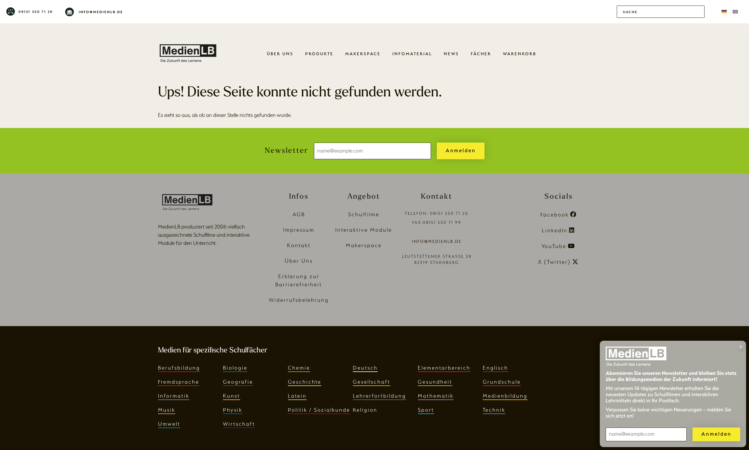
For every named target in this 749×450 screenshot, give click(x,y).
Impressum (299, 230)
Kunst (231, 396)
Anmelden (461, 150)
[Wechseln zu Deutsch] (724, 11)
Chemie (299, 368)
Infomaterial (412, 53)
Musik (166, 410)
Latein (297, 396)
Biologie (235, 368)
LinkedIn (555, 230)
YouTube (554, 246)
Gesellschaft (371, 382)
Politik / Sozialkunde (319, 410)
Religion (365, 410)
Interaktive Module (363, 230)
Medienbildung (505, 396)
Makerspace (363, 53)
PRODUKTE (319, 53)
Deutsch (365, 368)
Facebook (554, 215)
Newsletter (286, 151)
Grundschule (502, 382)
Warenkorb (519, 53)
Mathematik (435, 396)
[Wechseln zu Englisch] (735, 11)
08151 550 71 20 (35, 12)
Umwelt (169, 424)
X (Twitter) (554, 262)
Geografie (238, 382)
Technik (494, 410)
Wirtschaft (239, 424)
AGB (299, 214)
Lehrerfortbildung (379, 396)
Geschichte (304, 382)
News (451, 53)
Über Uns (280, 53)
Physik (232, 410)
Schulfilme (363, 214)
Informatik (173, 396)
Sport (426, 410)
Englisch (495, 368)
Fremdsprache (178, 382)
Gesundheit (435, 382)
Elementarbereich (444, 368)
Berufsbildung (179, 368)
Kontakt (299, 245)
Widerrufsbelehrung (299, 300)
